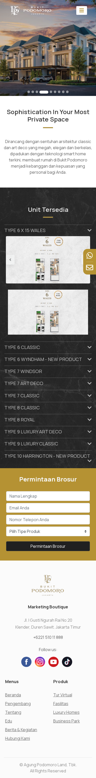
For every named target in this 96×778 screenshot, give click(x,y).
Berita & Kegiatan (21, 729)
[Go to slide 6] (55, 92)
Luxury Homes (66, 712)
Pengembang (18, 703)
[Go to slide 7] (59, 92)
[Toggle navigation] (81, 10)
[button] (12, 259)
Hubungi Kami (17, 738)
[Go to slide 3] (37, 92)
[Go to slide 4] (43, 92)
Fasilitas (60, 703)
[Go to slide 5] (51, 92)
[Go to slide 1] (28, 92)
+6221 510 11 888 (48, 637)
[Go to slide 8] (63, 92)
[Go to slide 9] (67, 92)
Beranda (13, 695)
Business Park (66, 721)
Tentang (13, 712)
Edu (8, 721)
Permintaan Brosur (48, 546)
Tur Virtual (62, 695)
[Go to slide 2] (32, 92)
